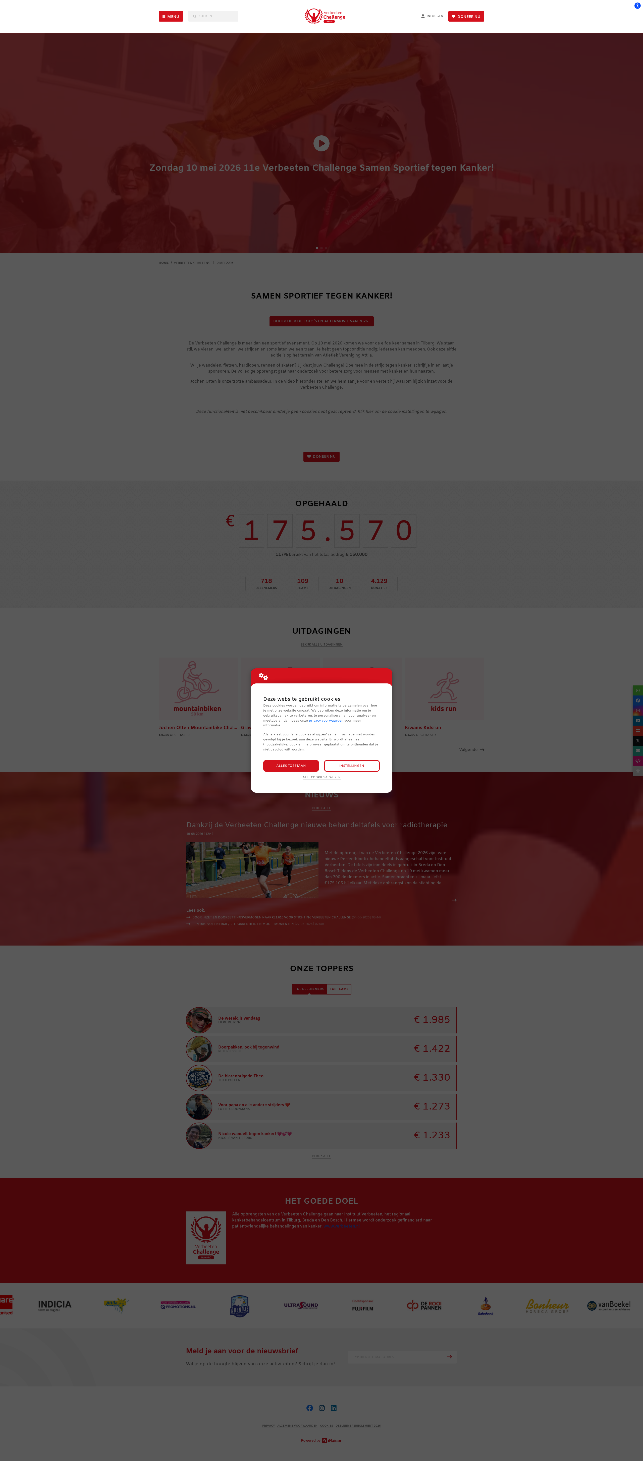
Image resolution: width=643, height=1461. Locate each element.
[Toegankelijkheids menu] (637, 6)
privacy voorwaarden (326, 721)
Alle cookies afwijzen (322, 778)
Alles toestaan (291, 766)
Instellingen (351, 766)
